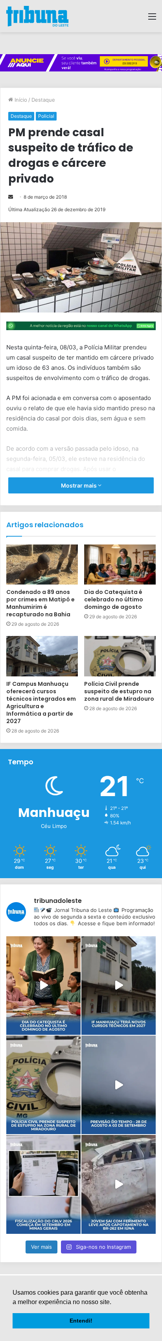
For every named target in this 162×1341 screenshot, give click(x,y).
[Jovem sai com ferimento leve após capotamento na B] (118, 1184)
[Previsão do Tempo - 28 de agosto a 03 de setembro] (118, 1085)
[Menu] (152, 19)
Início (20, 100)
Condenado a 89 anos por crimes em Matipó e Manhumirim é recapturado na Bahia (40, 603)
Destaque (43, 100)
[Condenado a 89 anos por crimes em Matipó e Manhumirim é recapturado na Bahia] (42, 564)
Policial (46, 116)
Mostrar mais (79, 485)
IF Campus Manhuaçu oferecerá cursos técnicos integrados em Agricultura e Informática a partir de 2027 (41, 702)
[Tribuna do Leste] (37, 16)
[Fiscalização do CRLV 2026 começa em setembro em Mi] (43, 1184)
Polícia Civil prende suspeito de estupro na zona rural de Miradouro (119, 691)
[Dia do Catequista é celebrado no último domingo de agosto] (120, 564)
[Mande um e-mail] (10, 197)
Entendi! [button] (81, 1320)
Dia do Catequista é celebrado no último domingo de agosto (113, 599)
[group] (81, 62)
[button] (114, 1302)
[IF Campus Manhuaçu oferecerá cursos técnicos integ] (118, 985)
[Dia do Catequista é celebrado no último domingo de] (43, 985)
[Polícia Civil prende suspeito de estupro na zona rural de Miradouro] (120, 656)
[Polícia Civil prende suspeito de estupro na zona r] (43, 1085)
